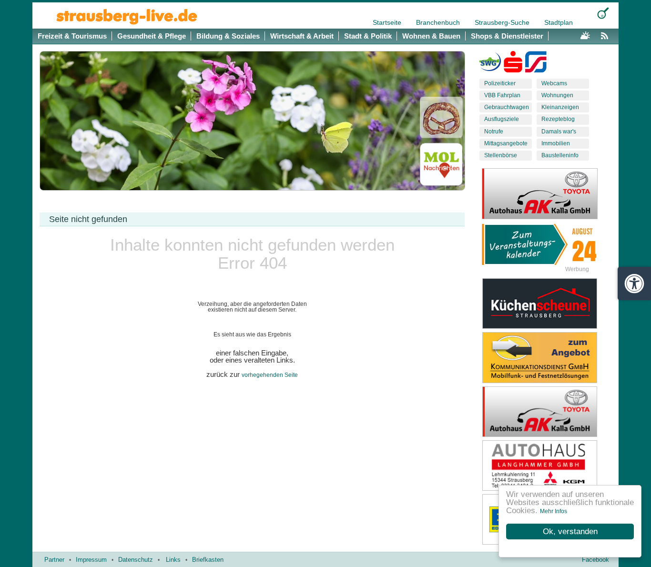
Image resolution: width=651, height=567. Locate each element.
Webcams (554, 83)
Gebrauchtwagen (506, 107)
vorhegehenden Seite (270, 375)
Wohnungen (557, 95)
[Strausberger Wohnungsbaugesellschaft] (490, 64)
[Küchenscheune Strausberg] (547, 303)
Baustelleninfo (560, 155)
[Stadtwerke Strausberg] (536, 64)
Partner (54, 559)
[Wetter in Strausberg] (585, 34)
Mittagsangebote (506, 143)
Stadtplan (558, 22)
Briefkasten (208, 559)
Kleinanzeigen (560, 107)
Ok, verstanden (570, 531)
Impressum (91, 559)
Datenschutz (135, 559)
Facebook (595, 559)
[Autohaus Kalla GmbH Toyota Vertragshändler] (547, 411)
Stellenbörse (500, 155)
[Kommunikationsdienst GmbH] (547, 357)
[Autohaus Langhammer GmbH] (547, 465)
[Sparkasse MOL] (513, 64)
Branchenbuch (439, 22)
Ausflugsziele (501, 119)
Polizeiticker (500, 83)
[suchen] (603, 13)
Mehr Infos (553, 511)
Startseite (388, 22)
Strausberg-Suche (503, 22)
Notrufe (493, 131)
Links (173, 559)
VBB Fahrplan (502, 95)
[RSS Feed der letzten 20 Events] (607, 34)
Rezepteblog (558, 119)
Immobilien (555, 143)
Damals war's (558, 131)
